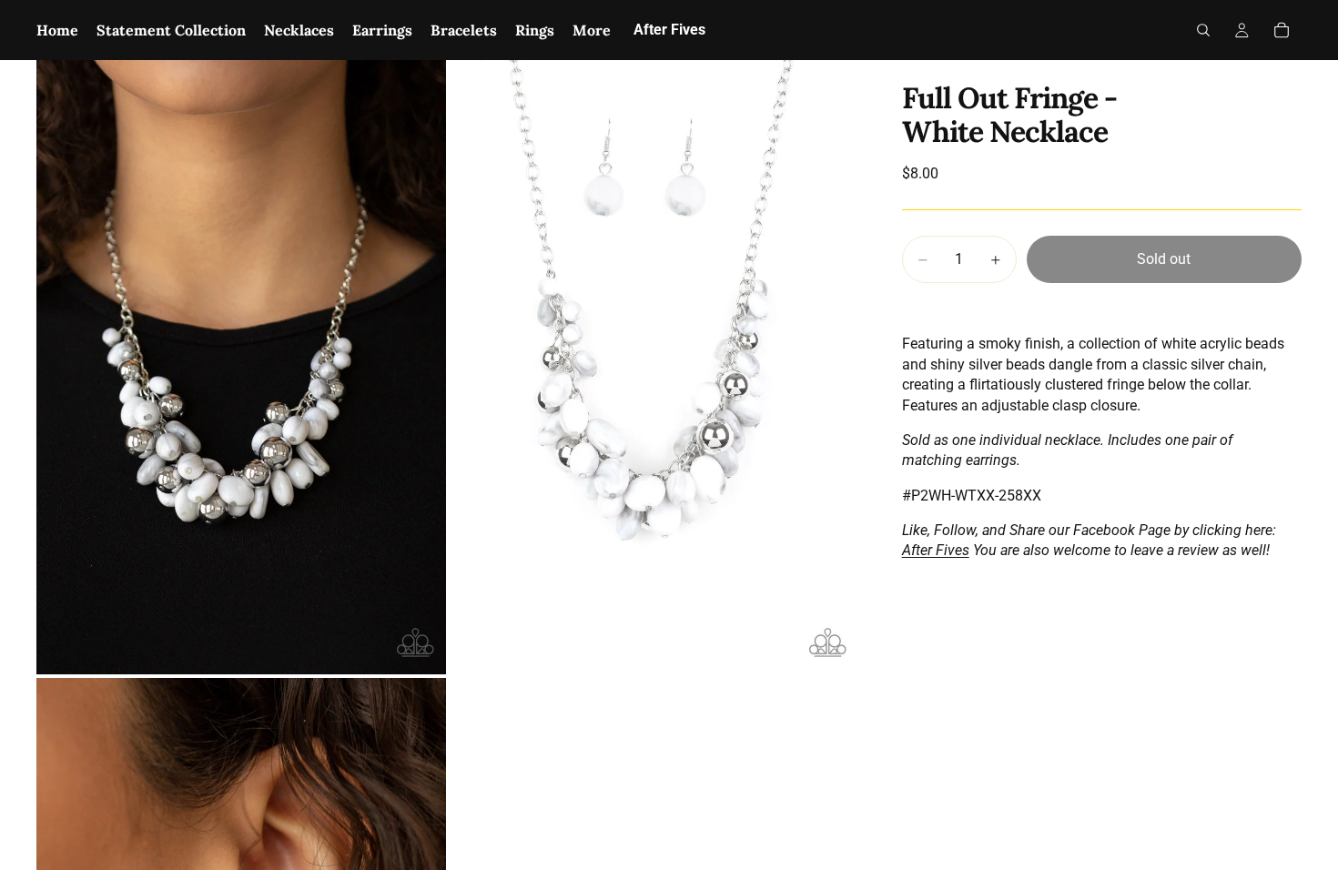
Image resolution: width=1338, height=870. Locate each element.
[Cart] (1282, 30)
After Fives (935, 550)
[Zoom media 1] (241, 367)
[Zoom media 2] (653, 367)
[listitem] (591, 30)
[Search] (1203, 30)
